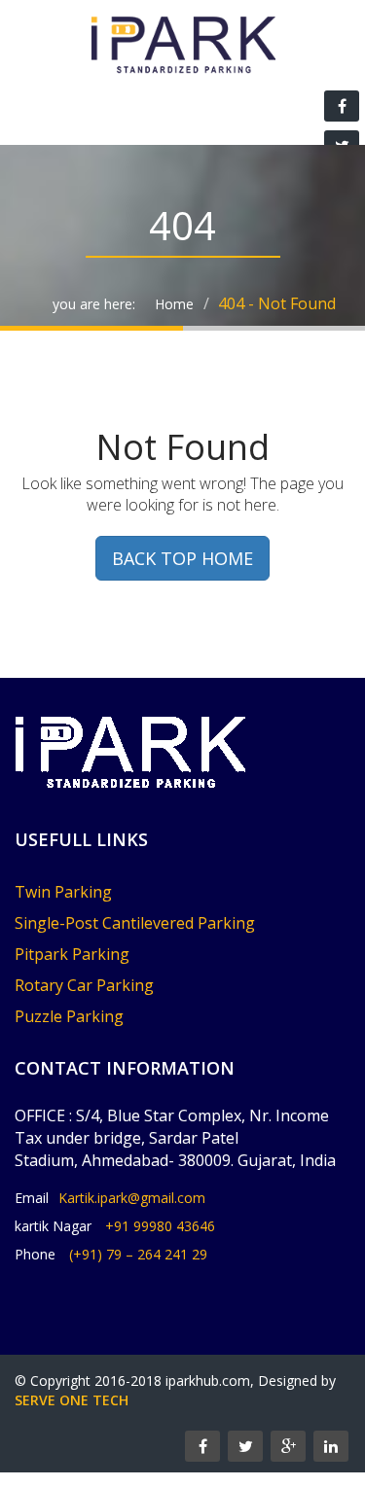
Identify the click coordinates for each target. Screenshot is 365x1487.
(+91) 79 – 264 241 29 (138, 1254)
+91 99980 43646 (160, 1226)
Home (174, 304)
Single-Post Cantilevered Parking (135, 923)
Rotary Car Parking (84, 985)
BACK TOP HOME (182, 558)
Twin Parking (63, 892)
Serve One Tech (71, 1400)
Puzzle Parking (69, 1016)
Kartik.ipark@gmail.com (131, 1197)
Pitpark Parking (72, 954)
